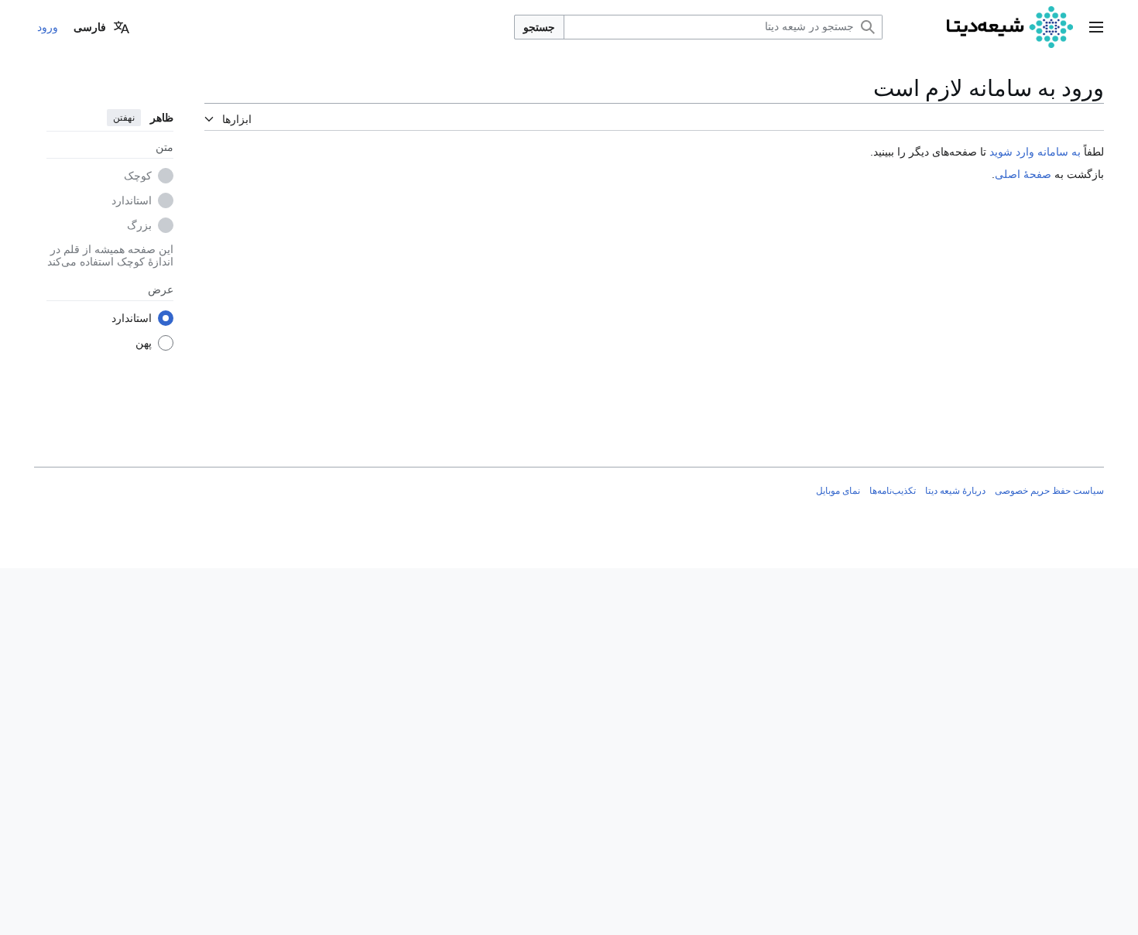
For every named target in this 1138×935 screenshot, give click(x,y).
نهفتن (124, 117)
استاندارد (131, 200)
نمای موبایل (838, 490)
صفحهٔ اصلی (1023, 174)
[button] (1096, 27)
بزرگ (139, 225)
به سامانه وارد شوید (1035, 152)
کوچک (138, 176)
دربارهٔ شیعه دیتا (955, 490)
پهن (143, 343)
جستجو (539, 27)
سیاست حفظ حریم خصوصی (1049, 490)
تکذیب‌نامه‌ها (892, 490)
